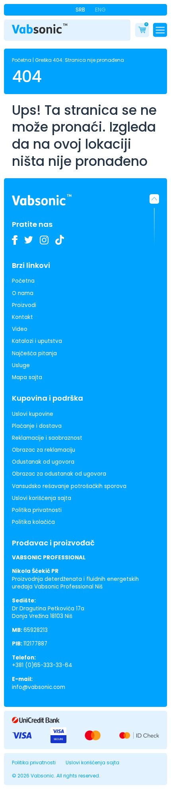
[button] (154, 220)
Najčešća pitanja (34, 353)
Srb (80, 10)
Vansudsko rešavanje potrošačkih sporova (69, 486)
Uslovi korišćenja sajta (41, 498)
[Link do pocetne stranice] (40, 29)
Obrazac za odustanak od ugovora (59, 474)
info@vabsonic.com (38, 687)
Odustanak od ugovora (43, 462)
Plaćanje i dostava (37, 426)
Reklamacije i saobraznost (47, 438)
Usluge (21, 365)
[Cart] (142, 30)
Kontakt (22, 317)
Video (19, 329)
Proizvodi (24, 305)
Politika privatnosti (37, 510)
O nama (22, 293)
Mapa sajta (27, 377)
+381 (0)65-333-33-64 (42, 665)
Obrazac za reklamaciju (43, 450)
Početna (21, 60)
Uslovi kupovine (32, 414)
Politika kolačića (33, 522)
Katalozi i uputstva (37, 341)
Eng (100, 10)
